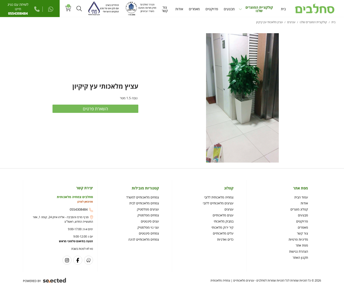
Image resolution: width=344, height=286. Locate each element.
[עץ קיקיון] (242, 98)
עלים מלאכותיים (223, 233)
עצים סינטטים (150, 221)
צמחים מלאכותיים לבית (144, 203)
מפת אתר (302, 245)
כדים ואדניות (225, 239)
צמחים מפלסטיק (148, 215)
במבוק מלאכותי (223, 221)
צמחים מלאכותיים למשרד (142, 197)
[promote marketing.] (55, 280)
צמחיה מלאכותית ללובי (218, 197)
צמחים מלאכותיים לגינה (143, 239)
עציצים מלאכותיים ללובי (218, 203)
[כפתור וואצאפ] (48, 9)
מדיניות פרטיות (298, 239)
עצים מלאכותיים (223, 215)
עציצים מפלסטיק (148, 209)
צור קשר (302, 233)
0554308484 (79, 209)
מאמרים (303, 227)
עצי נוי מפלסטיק (148, 227)
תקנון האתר (300, 257)
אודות (304, 203)
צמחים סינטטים (149, 233)
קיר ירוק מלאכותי (222, 227)
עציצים (228, 209)
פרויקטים (302, 221)
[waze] (88, 260)
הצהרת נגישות (298, 251)
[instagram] (67, 260)
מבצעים (303, 215)
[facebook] (77, 260)
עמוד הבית (301, 197)
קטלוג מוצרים (299, 209)
